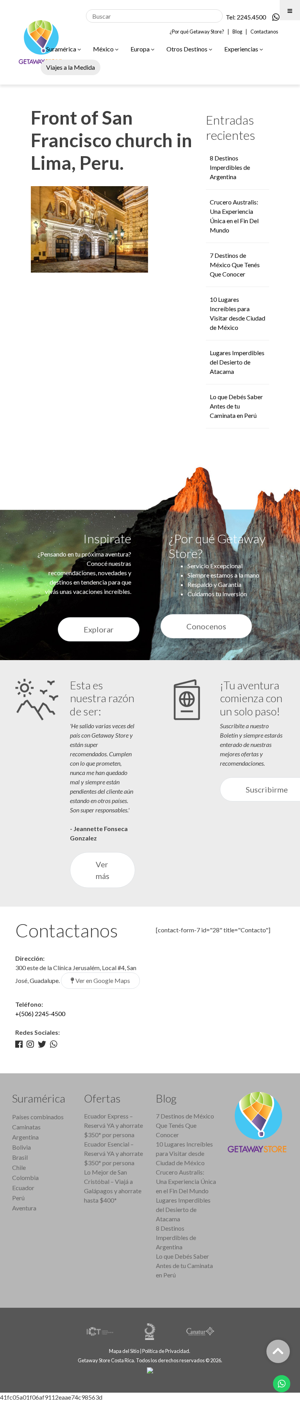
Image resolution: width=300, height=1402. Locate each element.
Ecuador (23, 1187)
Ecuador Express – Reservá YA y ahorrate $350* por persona (113, 1125)
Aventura (24, 1208)
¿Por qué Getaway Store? (197, 31)
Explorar (99, 629)
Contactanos (264, 31)
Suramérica (61, 49)
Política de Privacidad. (166, 1351)
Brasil (20, 1157)
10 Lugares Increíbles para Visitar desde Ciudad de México (184, 1153)
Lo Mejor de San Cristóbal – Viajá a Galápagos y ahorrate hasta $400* (112, 1186)
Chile (19, 1167)
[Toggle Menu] (290, 10)
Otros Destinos (187, 49)
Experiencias (241, 49)
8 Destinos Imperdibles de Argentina (230, 167)
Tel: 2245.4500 (246, 17)
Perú (18, 1197)
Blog (237, 31)
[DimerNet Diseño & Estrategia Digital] (150, 1370)
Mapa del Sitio (124, 1351)
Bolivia (21, 1147)
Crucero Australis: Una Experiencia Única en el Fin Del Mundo (186, 1181)
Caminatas (26, 1127)
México (104, 49)
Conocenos (206, 626)
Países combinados (38, 1116)
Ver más (102, 870)
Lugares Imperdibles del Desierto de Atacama (237, 362)
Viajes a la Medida (70, 67)
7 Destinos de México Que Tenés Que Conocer (235, 265)
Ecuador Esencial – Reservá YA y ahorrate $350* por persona (113, 1153)
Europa (140, 49)
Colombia (25, 1177)
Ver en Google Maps (102, 980)
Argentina (25, 1137)
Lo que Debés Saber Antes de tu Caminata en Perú (236, 406)
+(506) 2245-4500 (40, 1013)
